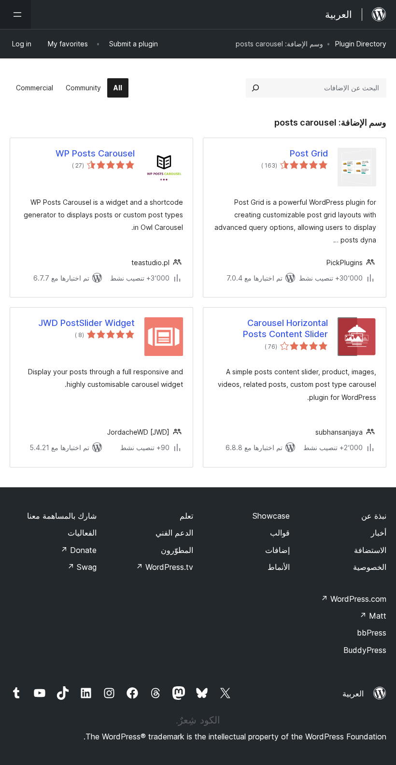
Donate (78, 550)
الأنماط (279, 567)
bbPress (371, 633)
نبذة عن (373, 516)
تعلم (186, 516)
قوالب (280, 533)
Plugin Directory (360, 44)
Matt (372, 616)
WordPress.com (353, 599)
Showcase (271, 516)
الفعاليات (82, 533)
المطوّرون (177, 550)
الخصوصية (369, 567)
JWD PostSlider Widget (86, 323)
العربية (353, 693)
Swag (82, 567)
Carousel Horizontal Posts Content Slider (285, 328)
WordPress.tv (164, 567)
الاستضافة (370, 550)
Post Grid (309, 153)
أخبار (378, 533)
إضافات (277, 550)
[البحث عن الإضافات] (255, 88)
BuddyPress (364, 650)
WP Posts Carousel (95, 153)
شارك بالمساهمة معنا (62, 516)
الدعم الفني (174, 533)
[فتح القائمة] (15, 14)
